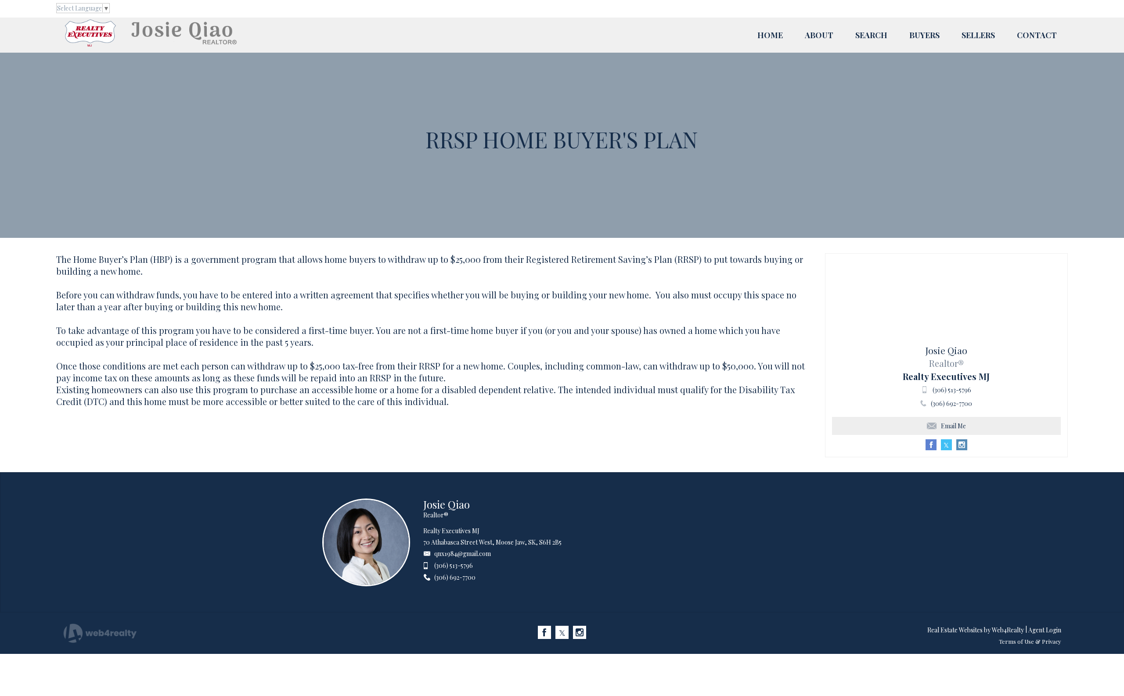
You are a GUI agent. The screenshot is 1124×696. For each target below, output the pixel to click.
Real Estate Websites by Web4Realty (975, 630)
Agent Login (1044, 630)
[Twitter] (562, 632)
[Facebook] (544, 632)
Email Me (953, 426)
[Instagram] (579, 632)
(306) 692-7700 (951, 403)
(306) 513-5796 (952, 390)
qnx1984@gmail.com (462, 553)
